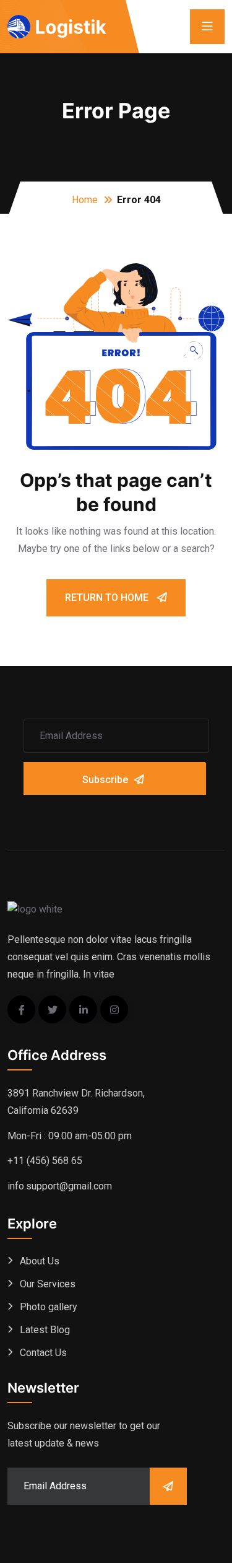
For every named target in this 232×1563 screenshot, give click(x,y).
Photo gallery (48, 1307)
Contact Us (43, 1353)
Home (85, 200)
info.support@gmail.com (59, 1186)
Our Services (47, 1284)
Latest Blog (45, 1330)
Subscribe (105, 780)
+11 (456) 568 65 (44, 1161)
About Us (39, 1261)
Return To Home (108, 597)
